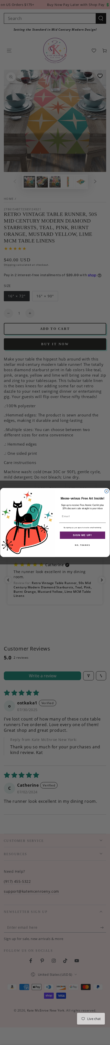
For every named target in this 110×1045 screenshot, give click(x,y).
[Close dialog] (106, 491)
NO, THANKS (82, 545)
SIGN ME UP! (82, 535)
